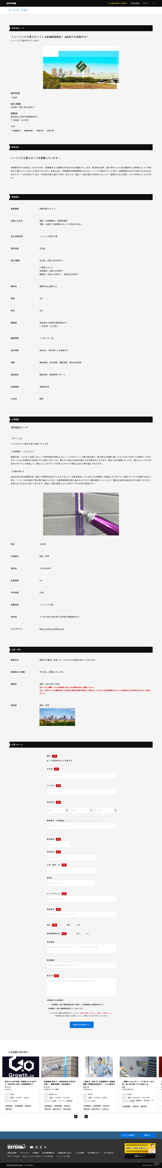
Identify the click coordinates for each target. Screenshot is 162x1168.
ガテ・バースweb (13, 1156)
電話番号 (53, 909)
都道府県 (53, 839)
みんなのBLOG (108, 1153)
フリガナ (53, 786)
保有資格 (50, 942)
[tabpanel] (20, 1084)
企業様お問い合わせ (64, 1153)
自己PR (52, 976)
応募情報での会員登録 (55, 1000)
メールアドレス (56, 894)
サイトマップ (24, 1153)
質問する (128, 1135)
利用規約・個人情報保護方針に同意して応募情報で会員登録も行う (77, 1005)
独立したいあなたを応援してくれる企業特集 (38, 1156)
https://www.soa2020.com (51, 629)
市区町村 (53, 852)
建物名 (50, 878)
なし (88, 933)
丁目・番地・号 (56, 865)
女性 (78, 925)
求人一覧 (16, 10)
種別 (51, 756)
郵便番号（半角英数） (75, 821)
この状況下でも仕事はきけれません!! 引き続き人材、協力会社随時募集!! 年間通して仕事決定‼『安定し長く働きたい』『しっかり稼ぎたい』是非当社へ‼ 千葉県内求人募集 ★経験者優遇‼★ (138, 1083)
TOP (9, 10)
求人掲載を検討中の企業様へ (118, 3)
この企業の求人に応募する (60, 761)
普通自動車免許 (56, 933)
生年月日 (53, 802)
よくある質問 (79, 1153)
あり (78, 933)
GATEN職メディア (94, 1153)
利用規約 (51, 1008)
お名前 (52, 769)
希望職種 (50, 960)
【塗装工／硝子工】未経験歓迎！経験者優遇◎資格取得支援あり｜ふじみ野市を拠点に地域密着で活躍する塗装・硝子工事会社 (60, 1083)
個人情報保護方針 (64, 1008)
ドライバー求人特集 (63, 1156)
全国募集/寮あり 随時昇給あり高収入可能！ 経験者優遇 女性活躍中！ (21, 1083)
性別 (51, 925)
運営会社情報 (11, 1153)
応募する (147, 1135)
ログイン (146, 3)
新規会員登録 (135, 3)
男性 (68, 925)
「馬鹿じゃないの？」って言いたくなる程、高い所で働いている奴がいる (99, 1083)
